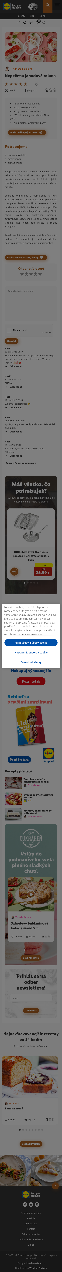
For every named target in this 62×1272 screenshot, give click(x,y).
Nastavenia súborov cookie (31, 652)
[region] (31, 636)
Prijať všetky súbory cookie (31, 642)
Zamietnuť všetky (31, 662)
